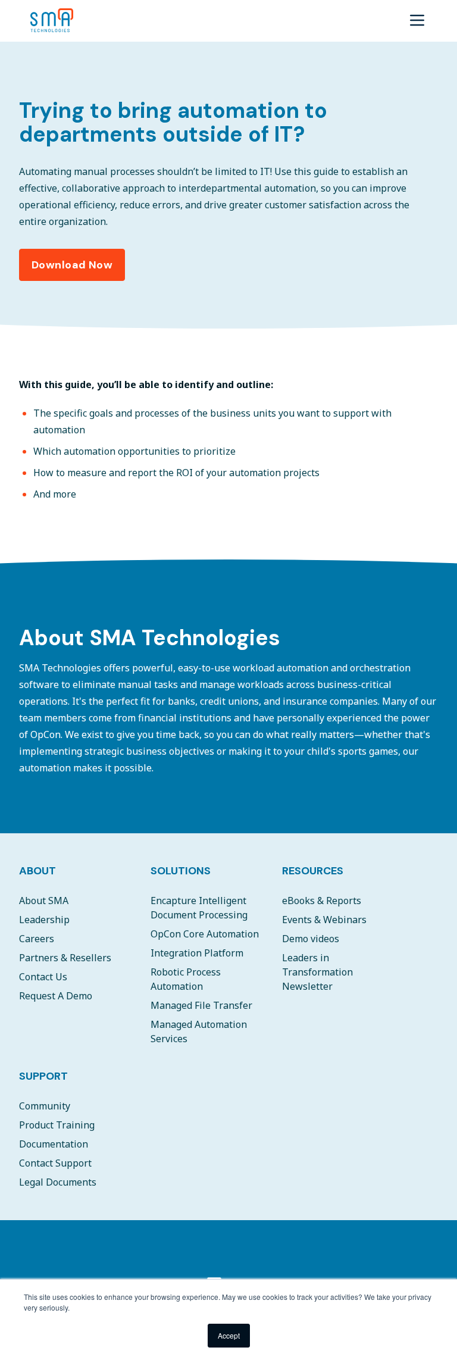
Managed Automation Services (199, 1031)
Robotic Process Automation (186, 979)
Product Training (57, 1124)
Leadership (44, 919)
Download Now (72, 265)
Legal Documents (57, 1182)
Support (43, 1076)
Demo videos (310, 938)
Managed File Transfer (201, 1005)
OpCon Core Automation (205, 933)
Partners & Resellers (65, 957)
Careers (36, 938)
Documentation (53, 1144)
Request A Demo (55, 995)
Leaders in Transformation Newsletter (317, 972)
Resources (312, 871)
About (37, 871)
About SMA (43, 900)
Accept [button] (229, 1335)
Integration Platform (197, 952)
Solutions (181, 871)
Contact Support (55, 1163)
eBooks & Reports (321, 900)
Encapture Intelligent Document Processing (199, 907)
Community (44, 1105)
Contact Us (43, 976)
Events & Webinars (324, 919)
